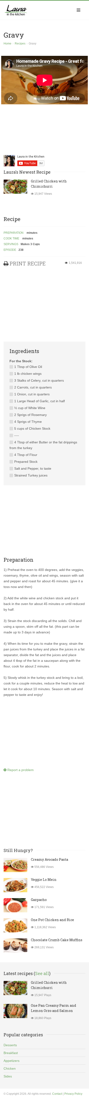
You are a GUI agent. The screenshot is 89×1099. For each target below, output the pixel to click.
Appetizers (11, 1061)
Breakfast (11, 1053)
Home (7, 43)
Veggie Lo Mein (43, 879)
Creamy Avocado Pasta (49, 859)
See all (42, 973)
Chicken (10, 1068)
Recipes (20, 43)
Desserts (10, 1045)
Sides (8, 1076)
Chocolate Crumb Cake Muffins (56, 940)
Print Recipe (27, 263)
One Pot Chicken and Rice (52, 920)
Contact (57, 1093)
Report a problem (20, 770)
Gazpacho (39, 899)
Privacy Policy (73, 1093)
